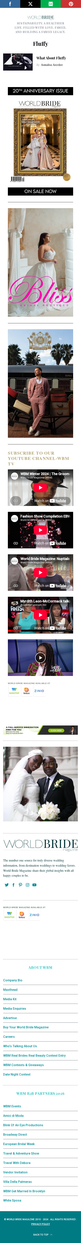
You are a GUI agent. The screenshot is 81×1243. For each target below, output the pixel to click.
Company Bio (12, 980)
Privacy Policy (40, 1224)
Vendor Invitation (15, 1172)
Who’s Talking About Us (20, 1046)
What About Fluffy (51, 58)
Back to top (41, 1234)
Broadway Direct (15, 1134)
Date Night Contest (16, 1074)
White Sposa (12, 1200)
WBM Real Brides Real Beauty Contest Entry (34, 1055)
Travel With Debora (16, 1163)
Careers (9, 1037)
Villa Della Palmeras (17, 1182)
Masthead (10, 990)
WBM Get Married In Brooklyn (24, 1191)
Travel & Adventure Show (21, 1153)
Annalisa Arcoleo (52, 65)
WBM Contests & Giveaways (23, 1065)
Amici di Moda (13, 1116)
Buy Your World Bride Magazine (26, 1027)
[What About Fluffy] (18, 62)
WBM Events (12, 1106)
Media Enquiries (14, 1008)
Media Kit (10, 999)
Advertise (10, 1018)
